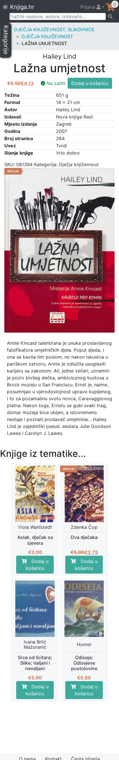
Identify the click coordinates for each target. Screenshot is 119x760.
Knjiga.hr (22, 6)
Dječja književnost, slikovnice (54, 29)
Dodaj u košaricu (89, 83)
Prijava (88, 7)
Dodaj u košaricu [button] (37, 564)
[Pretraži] (110, 16)
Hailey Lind (68, 109)
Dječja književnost (47, 36)
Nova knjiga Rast (74, 117)
